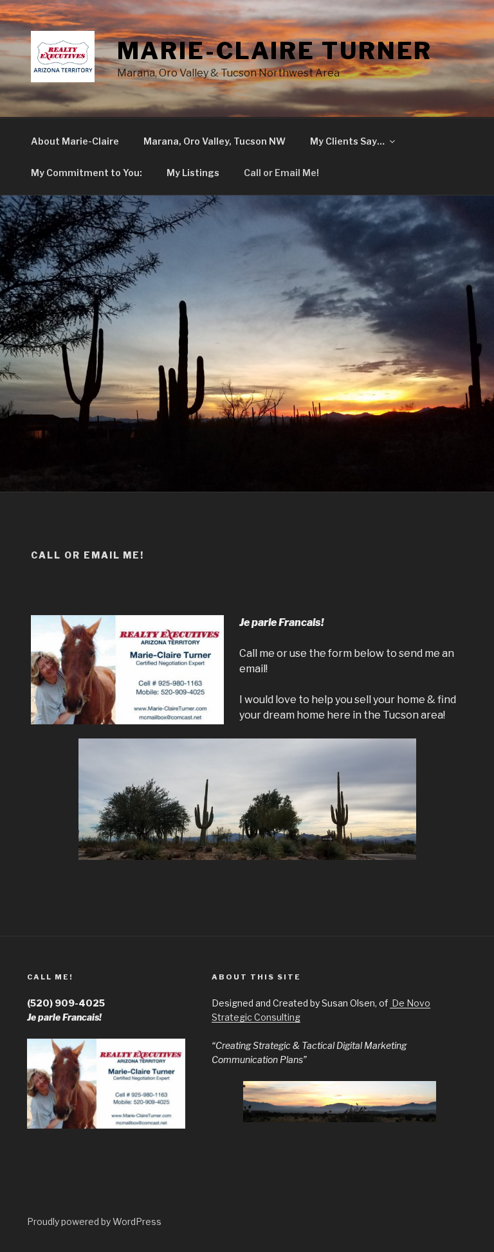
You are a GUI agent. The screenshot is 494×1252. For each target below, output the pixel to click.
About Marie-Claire (75, 141)
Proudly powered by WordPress (94, 1221)
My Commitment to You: (86, 172)
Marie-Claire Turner (275, 51)
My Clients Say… (347, 141)
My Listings (193, 172)
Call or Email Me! (281, 172)
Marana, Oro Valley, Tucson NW (214, 141)
